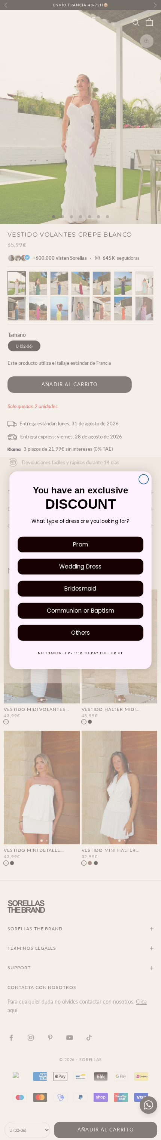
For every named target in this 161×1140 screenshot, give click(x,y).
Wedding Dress (80, 566)
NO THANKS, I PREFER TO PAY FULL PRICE (80, 652)
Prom (80, 544)
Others (80, 632)
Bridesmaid (80, 588)
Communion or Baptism (80, 610)
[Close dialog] (143, 479)
